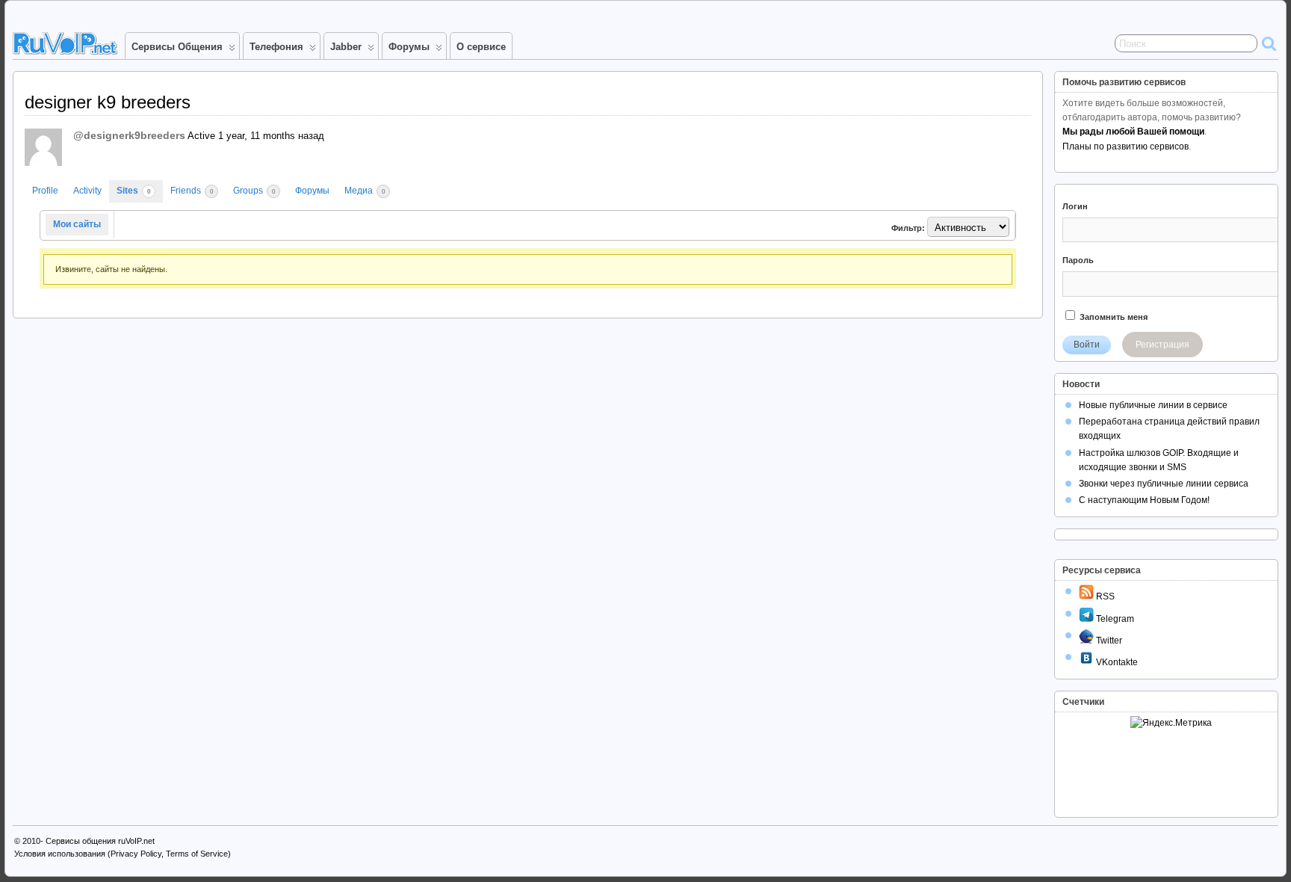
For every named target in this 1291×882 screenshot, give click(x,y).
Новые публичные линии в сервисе (1153, 405)
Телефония (276, 46)
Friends (191, 190)
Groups (254, 190)
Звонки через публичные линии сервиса (1163, 483)
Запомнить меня (1112, 316)
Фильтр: (908, 227)
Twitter (1108, 640)
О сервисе (481, 46)
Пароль (1078, 260)
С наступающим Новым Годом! (1144, 500)
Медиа (364, 190)
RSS (1104, 596)
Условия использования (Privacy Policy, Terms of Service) (122, 853)
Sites (133, 190)
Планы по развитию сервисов (1125, 146)
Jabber (346, 46)
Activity (87, 190)
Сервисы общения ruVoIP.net (100, 840)
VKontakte (1116, 662)
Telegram (1114, 619)
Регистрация (1162, 344)
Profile (45, 190)
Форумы (409, 46)
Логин (1075, 206)
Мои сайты (77, 224)
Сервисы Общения (177, 46)
